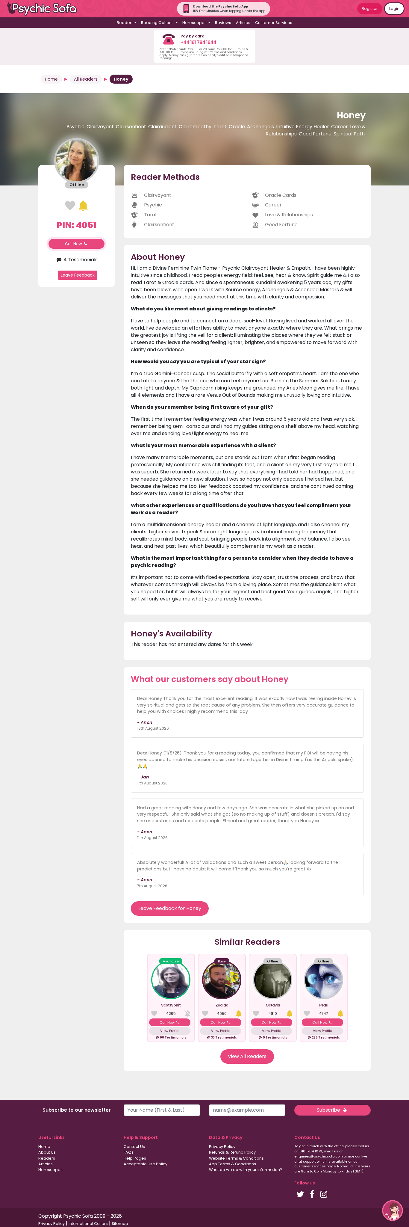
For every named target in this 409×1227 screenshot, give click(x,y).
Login (394, 8)
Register (370, 8)
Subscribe (329, 1110)
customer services (310, 1166)
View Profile (169, 1030)
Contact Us (134, 1146)
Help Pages (135, 1158)
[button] (392, 1210)
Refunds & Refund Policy (232, 1152)
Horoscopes (50, 1169)
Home (51, 79)
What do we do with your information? (245, 1169)
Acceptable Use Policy (145, 1163)
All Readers (86, 79)
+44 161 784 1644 (198, 42)
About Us (47, 1152)
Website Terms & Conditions (236, 1158)
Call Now (74, 243)
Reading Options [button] (158, 22)
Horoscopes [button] (194, 22)
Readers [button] (125, 22)
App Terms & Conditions (232, 1163)
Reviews (223, 22)
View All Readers (247, 1056)
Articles (243, 22)
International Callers (88, 1223)
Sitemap (120, 1223)
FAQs (129, 1152)
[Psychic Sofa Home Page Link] (45, 8)
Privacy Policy (222, 1146)
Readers (46, 1158)
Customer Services (273, 22)
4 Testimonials (79, 259)
